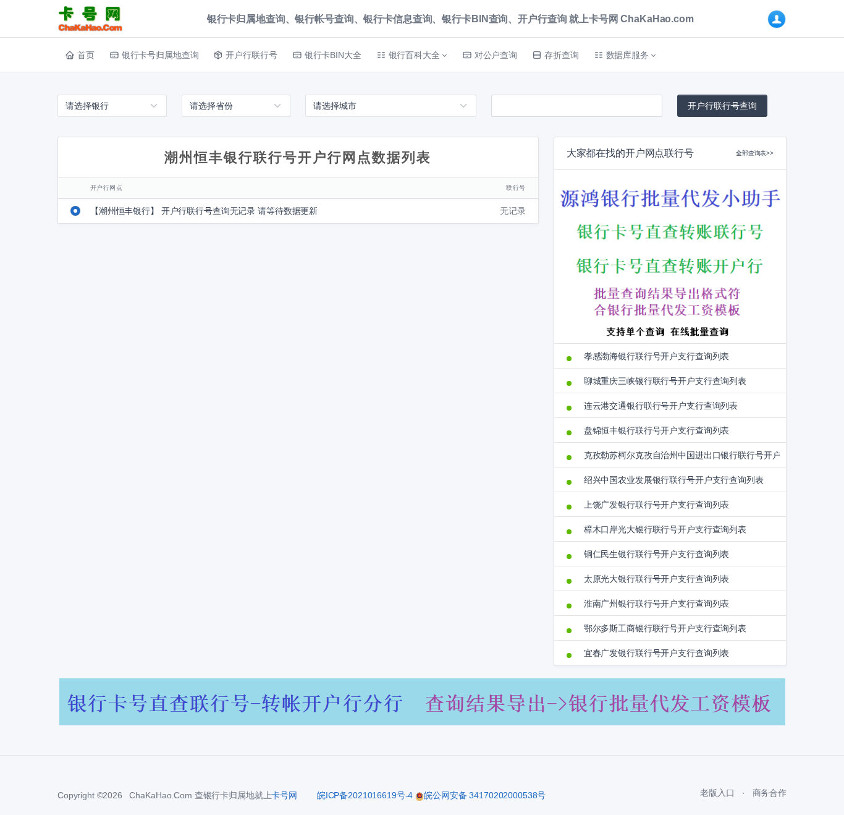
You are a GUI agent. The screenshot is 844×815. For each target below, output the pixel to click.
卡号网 (284, 795)
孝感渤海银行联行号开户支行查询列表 (657, 356)
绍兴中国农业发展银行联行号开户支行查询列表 (674, 480)
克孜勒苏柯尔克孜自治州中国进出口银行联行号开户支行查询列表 (679, 455)
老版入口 (717, 793)
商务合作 (770, 793)
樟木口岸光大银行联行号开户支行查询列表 (665, 529)
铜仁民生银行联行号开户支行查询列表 (657, 554)
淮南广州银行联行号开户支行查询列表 (657, 603)
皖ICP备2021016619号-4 (365, 795)
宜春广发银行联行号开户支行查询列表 (657, 653)
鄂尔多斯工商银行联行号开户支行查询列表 (665, 628)
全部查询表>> (755, 153)
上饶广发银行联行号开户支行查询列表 (657, 505)
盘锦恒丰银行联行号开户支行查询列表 (657, 430)
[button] (412, 55)
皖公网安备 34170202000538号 (485, 795)
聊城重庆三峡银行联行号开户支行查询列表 (665, 381)
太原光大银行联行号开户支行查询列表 (657, 579)
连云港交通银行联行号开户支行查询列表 (661, 406)
